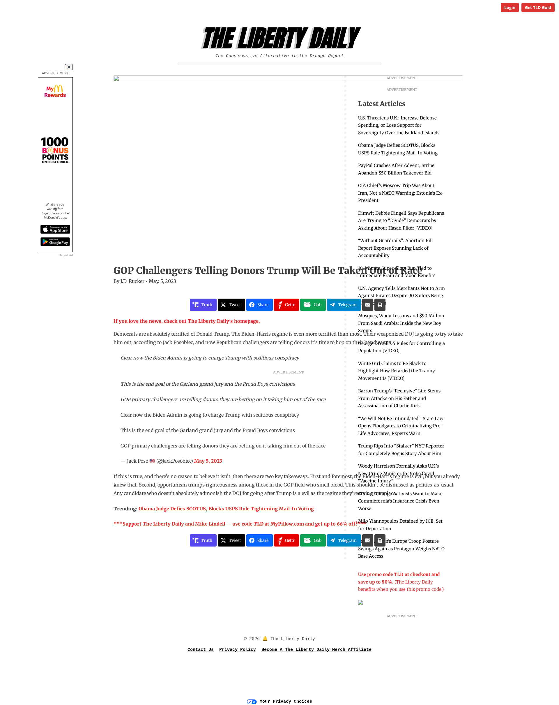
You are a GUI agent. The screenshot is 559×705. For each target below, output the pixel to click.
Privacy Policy (237, 649)
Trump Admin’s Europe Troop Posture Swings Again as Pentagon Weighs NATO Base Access (401, 548)
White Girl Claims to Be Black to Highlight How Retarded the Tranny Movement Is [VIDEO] (396, 371)
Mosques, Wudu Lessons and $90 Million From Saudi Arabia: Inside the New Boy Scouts (401, 323)
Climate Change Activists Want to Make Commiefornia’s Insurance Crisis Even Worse (400, 501)
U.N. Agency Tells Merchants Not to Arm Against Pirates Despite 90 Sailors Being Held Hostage (401, 295)
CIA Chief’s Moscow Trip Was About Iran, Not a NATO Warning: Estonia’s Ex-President (401, 193)
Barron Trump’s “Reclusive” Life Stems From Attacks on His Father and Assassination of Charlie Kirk (399, 398)
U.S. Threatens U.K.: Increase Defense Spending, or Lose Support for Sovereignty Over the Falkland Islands (398, 125)
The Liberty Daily (281, 38)
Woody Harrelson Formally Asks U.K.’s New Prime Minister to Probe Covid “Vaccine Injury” (398, 473)
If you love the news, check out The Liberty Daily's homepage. (187, 321)
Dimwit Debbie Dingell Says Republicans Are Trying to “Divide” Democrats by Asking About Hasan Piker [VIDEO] (401, 220)
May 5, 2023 (208, 461)
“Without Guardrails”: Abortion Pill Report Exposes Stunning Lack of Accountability (395, 248)
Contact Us (200, 649)
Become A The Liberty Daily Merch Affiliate (316, 649)
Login (509, 7)
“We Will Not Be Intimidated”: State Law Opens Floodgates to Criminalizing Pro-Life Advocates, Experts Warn (400, 426)
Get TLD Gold (538, 7)
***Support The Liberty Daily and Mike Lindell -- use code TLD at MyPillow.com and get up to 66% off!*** (240, 524)
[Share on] (367, 305)
